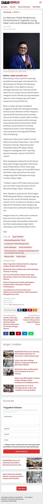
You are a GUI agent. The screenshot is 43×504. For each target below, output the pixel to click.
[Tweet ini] (12, 333)
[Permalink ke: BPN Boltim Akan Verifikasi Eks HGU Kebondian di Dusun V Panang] (8, 372)
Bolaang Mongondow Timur (14, 240)
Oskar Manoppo (10, 247)
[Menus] (40, 2)
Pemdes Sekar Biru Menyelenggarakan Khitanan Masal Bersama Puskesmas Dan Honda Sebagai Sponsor (11, 322)
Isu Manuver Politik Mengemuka (16, 244)
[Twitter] (24, 310)
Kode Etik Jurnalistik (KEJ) (8, 501)
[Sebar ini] (5, 333)
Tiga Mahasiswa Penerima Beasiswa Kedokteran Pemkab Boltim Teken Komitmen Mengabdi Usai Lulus (20, 292)
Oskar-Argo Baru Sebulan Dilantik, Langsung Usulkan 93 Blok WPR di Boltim (26, 362)
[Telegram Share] (24, 333)
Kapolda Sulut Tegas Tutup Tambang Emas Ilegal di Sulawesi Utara (31, 319)
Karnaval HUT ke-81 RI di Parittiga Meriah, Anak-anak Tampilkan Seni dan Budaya (25, 388)
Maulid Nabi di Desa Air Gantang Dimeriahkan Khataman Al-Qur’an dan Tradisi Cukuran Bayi (27, 354)
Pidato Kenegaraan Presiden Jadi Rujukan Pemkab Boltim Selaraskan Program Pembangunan (18, 284)
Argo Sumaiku (18, 237)
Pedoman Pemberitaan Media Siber (12, 499)
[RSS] (35, 310)
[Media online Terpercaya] (10, 2)
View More (21, 489)
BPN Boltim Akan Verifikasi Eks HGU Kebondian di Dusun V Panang (26, 371)
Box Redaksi (29, 497)
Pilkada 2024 (9, 256)
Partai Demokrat (25, 247)
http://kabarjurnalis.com (16, 304)
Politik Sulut (20, 256)
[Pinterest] (29, 310)
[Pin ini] (18, 333)
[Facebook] (19, 310)
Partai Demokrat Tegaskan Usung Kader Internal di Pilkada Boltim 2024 (21, 252)
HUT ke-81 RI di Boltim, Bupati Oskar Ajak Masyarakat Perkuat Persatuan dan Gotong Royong (19, 277)
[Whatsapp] (31, 333)
